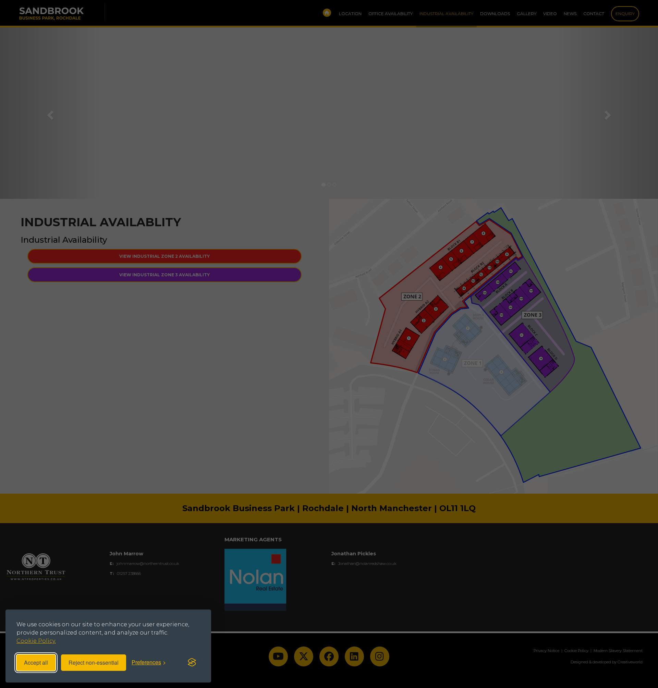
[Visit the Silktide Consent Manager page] (192, 662)
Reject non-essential (94, 662)
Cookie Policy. (36, 641)
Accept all (36, 662)
